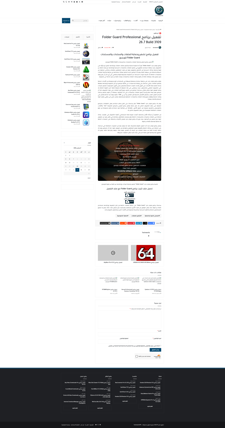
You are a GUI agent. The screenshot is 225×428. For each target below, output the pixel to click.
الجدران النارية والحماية (152, 215)
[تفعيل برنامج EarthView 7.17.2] (86, 53)
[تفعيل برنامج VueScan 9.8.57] (86, 77)
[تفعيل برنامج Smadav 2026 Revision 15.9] (86, 69)
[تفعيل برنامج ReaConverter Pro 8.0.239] (86, 46)
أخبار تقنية (102, 20)
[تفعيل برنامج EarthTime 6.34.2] (86, 61)
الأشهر (78, 37)
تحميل (131, 195)
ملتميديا (154, 20)
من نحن (134, 2)
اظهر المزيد (150, 406)
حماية (109, 20)
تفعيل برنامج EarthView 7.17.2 (72, 51)
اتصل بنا (139, 2)
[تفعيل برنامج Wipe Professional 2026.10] (86, 85)
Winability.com (126, 173)
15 (69, 163)
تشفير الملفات (136, 215)
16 (65, 163)
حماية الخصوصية (122, 215)
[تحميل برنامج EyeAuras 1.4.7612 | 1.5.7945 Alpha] (151, 282)
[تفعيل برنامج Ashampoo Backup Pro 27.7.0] (86, 122)
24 (89, 170)
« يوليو (89, 178)
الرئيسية (145, 2)
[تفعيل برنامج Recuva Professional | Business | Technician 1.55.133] (129, 282)
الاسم (159, 331)
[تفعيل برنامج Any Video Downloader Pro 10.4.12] (86, 96)
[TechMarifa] (159, 11)
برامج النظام (128, 20)
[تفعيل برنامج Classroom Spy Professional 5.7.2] (86, 107)
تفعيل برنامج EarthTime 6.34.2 (72, 59)
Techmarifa (155, 48)
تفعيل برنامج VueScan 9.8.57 (72, 75)
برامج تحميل (118, 20)
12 (81, 163)
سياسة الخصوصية (116, 2)
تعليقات (67, 37)
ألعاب (136, 20)
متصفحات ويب (145, 20)
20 (77, 166)
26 (81, 170)
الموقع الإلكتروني (124, 338)
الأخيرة (88, 37)
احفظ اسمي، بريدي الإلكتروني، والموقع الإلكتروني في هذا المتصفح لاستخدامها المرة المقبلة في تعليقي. (134, 346)
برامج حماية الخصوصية (149, 30)
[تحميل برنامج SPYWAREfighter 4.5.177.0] (107, 282)
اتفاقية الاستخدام (126, 2)
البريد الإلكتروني (157, 338)
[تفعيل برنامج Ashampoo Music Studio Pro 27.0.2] (86, 114)
